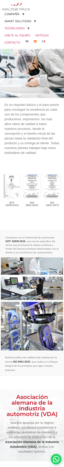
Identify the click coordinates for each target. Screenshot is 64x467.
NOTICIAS (42, 35)
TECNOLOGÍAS (14, 28)
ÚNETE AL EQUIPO (17, 35)
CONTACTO (12, 42)
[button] (56, 459)
